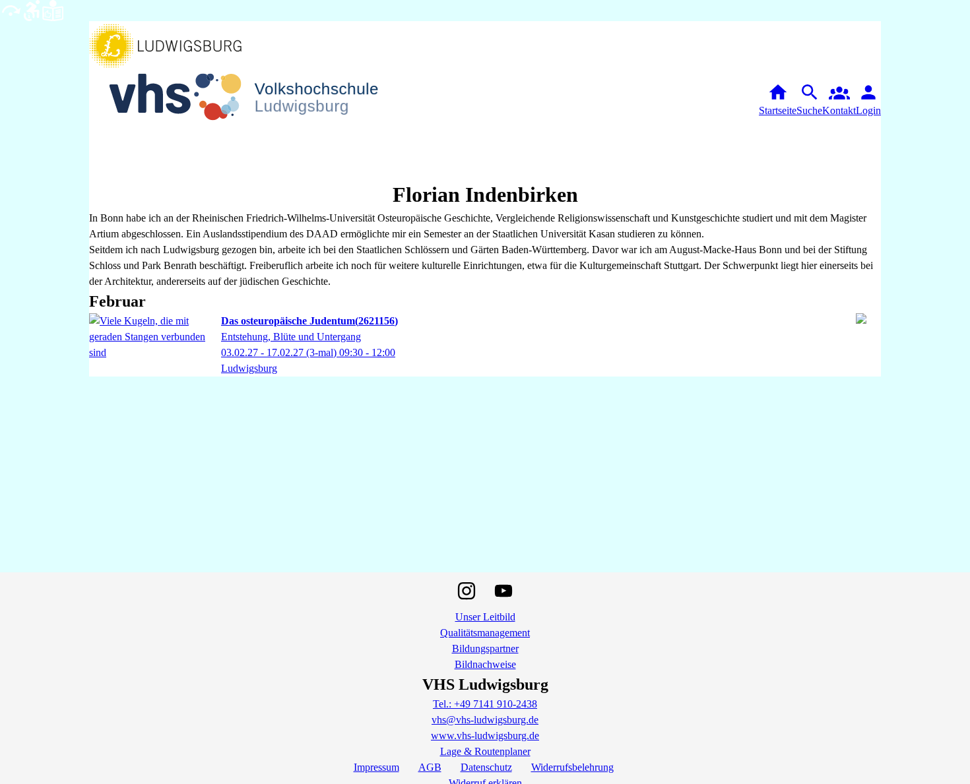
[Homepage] (254, 100)
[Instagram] (466, 590)
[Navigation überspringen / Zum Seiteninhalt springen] (10, 9)
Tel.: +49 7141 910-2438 (485, 703)
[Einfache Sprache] (52, 9)
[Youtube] (503, 590)
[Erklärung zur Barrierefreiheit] (31, 9)
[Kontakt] (839, 100)
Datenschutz (486, 767)
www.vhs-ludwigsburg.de (485, 735)
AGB (429, 767)
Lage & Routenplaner (485, 751)
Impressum (376, 767)
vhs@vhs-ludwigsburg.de (485, 719)
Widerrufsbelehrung (572, 767)
